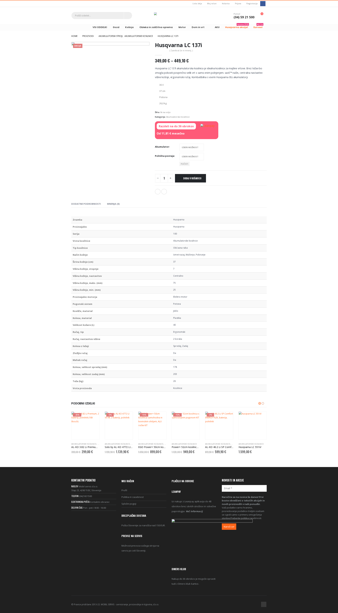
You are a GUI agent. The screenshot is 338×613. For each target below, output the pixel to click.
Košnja (129, 27)
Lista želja (197, 3)
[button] (259, 403)
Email (164, 191)
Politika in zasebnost (132, 497)
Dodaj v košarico (192, 178)
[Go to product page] (253, 426)
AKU (217, 27)
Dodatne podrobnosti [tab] (86, 203)
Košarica (226, 3)
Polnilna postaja (164, 155)
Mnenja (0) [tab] (113, 203)
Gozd (116, 27)
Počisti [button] (184, 164)
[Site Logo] (169, 15)
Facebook (158, 191)
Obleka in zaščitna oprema (156, 27)
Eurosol (258, 26)
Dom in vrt (198, 27)
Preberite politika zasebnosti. (246, 518)
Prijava (238, 3)
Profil (124, 490)
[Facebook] (262, 3)
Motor (182, 27)
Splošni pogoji (128, 503)
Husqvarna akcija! (237, 26)
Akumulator (162, 146)
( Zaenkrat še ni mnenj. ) (181, 50)
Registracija (252, 3)
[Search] (128, 15)
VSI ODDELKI (100, 27)
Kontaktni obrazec (99, 502)
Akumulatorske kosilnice (178, 116)
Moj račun (212, 3)
